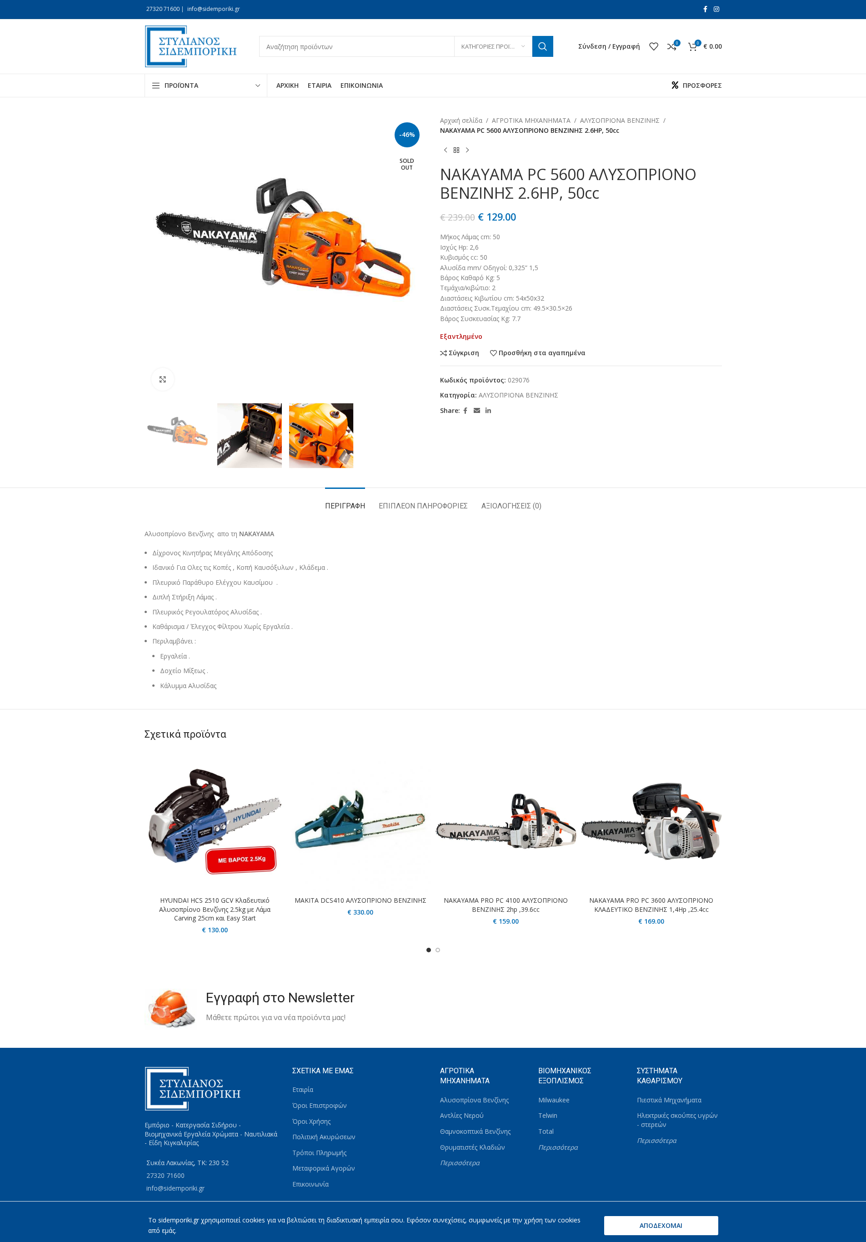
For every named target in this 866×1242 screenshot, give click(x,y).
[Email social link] (477, 411)
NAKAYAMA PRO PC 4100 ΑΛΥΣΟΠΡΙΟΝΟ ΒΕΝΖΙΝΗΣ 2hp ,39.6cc (506, 905)
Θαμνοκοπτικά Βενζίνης (475, 1131)
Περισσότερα (460, 1162)
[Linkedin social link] (488, 411)
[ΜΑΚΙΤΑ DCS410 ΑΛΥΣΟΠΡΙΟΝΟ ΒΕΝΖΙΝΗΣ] (360, 821)
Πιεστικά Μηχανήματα (669, 1100)
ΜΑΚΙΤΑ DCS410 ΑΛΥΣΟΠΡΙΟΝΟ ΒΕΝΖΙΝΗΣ (360, 900)
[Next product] (467, 150)
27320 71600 (163, 9)
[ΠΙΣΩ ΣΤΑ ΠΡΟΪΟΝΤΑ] (456, 150)
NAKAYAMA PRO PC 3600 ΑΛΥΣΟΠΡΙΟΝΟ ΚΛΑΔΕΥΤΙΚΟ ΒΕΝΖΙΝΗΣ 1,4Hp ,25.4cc (651, 905)
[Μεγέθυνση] (162, 379)
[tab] (345, 501)
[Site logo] (193, 45)
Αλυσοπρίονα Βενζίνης (474, 1100)
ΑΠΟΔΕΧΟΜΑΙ (661, 1225)
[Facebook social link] (705, 9)
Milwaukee (554, 1100)
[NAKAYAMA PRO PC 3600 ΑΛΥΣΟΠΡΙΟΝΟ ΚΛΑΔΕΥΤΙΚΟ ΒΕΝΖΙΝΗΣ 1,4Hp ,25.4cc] (651, 821)
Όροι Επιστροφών (319, 1105)
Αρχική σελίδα (461, 120)
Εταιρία (302, 1089)
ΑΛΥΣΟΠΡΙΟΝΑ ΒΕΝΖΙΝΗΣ (620, 120)
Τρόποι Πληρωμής (319, 1152)
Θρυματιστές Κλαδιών (472, 1147)
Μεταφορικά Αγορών (323, 1168)
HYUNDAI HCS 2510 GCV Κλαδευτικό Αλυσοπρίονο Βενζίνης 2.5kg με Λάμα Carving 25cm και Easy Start (214, 909)
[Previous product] (445, 150)
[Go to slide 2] (438, 950)
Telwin (547, 1115)
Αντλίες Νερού (462, 1115)
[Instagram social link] (716, 9)
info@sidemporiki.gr (213, 9)
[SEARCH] (542, 46)
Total (546, 1131)
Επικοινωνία (310, 1184)
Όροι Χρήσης (311, 1121)
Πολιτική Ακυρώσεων (323, 1136)
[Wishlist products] (654, 46)
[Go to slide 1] (428, 950)
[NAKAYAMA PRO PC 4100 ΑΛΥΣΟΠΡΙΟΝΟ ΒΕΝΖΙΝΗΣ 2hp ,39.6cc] (506, 821)
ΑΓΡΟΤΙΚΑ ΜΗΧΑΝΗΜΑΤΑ (531, 120)
